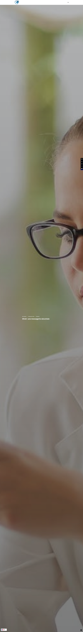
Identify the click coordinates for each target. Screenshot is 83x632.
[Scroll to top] (81, 630)
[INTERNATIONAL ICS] (16, 2)
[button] (68, 2)
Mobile (25, 316)
